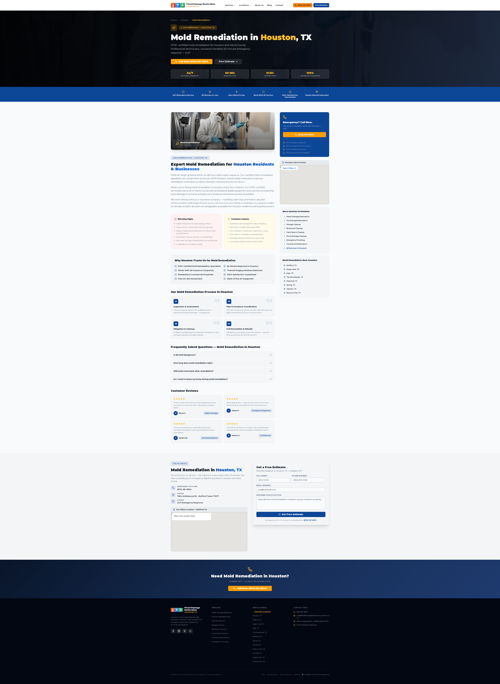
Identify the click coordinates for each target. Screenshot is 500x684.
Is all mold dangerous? (185, 355)
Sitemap (297, 675)
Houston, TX (257, 616)
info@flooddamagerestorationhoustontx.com (313, 616)
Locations (244, 5)
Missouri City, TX (259, 649)
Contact (279, 5)
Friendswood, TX (259, 661)
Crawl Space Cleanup (220, 633)
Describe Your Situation (268, 495)
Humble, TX (257, 653)
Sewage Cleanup (218, 625)
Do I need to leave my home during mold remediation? (201, 379)
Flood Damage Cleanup (221, 637)
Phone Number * (300, 476)
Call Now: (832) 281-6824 (193, 61)
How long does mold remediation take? (193, 363)
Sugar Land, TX (258, 624)
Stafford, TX (257, 620)
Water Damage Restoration (222, 612)
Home (174, 20)
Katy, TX (256, 628)
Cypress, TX (257, 645)
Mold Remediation (218, 621)
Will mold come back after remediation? (194, 371)
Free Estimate (321, 5)
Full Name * (262, 476)
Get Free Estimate (292, 514)
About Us (259, 5)
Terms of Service (286, 675)
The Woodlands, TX (260, 632)
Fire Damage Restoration (221, 617)
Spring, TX (256, 641)
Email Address (263, 485)
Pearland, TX (257, 636)
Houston (185, 20)
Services (229, 5)
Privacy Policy (272, 675)
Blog (269, 5)
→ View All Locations (262, 612)
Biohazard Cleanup (219, 629)
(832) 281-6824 (304, 5)
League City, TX (258, 657)
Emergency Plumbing (220, 642)
